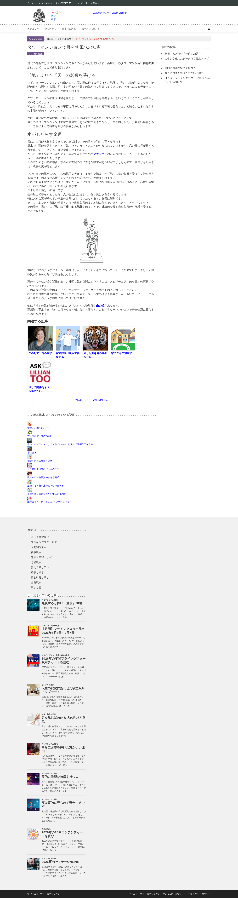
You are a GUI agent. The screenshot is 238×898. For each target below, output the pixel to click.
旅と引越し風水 (40, 577)
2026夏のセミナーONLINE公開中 (110, 13)
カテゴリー (33, 28)
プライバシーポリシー (199, 894)
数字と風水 (37, 572)
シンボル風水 (64, 39)
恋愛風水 (36, 562)
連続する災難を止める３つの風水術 (45, 485)
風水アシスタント (91, 28)
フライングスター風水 (44, 542)
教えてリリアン (40, 567)
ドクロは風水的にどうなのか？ (43, 469)
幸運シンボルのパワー (38, 427)
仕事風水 (36, 552)
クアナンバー (99, 153)
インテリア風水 (40, 537)
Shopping (50, 28)
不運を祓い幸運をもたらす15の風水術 (46, 494)
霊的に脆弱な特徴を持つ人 (180, 68)
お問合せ (94, 3)
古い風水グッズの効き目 (39, 436)
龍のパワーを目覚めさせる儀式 (43, 477)
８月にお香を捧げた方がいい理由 (184, 73)
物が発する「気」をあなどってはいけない (48, 502)
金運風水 (36, 582)
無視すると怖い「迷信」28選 (182, 53)
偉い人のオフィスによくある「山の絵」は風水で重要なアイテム (60, 444)
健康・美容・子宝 (41, 557)
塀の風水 (31, 452)
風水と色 (36, 587)
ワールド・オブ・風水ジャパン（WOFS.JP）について (55, 3)
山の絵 (100, 305)
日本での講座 (69, 28)
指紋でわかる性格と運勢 (39, 461)
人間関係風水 (38, 547)
